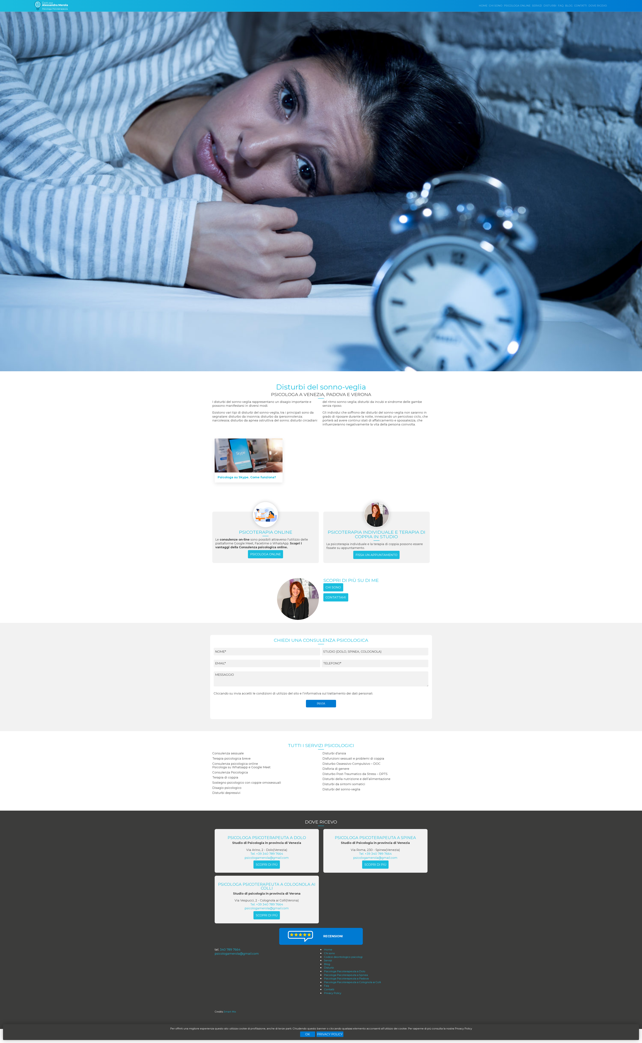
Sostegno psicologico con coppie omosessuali (246, 783)
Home (483, 5)
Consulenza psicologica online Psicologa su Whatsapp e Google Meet (241, 765)
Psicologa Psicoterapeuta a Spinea (346, 975)
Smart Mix (230, 1011)
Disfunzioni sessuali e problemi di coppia (353, 758)
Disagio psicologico (226, 788)
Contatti (580, 5)
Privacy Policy (330, 1034)
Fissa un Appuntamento (376, 555)
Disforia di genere (336, 769)
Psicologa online (517, 5)
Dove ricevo (597, 5)
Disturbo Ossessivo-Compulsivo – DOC (352, 764)
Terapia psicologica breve (231, 758)
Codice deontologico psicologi (343, 957)
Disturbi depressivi (226, 793)
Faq (561, 5)
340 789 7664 (230, 949)
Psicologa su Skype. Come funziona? (247, 477)
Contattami (336, 597)
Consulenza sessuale (228, 753)
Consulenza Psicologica (230, 772)
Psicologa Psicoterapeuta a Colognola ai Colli (352, 982)
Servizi (537, 5)
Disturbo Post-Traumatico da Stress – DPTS (355, 774)
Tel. (266, 854)
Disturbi (550, 5)
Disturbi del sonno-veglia (341, 789)
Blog (569, 5)
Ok (307, 1034)
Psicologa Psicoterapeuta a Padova (346, 978)
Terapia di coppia (225, 777)
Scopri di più (267, 864)
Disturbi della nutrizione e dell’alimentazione (356, 779)
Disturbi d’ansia (334, 753)
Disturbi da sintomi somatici (344, 784)
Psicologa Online (265, 554)
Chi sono (495, 5)
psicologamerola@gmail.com (267, 858)
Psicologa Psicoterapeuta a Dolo (344, 971)
